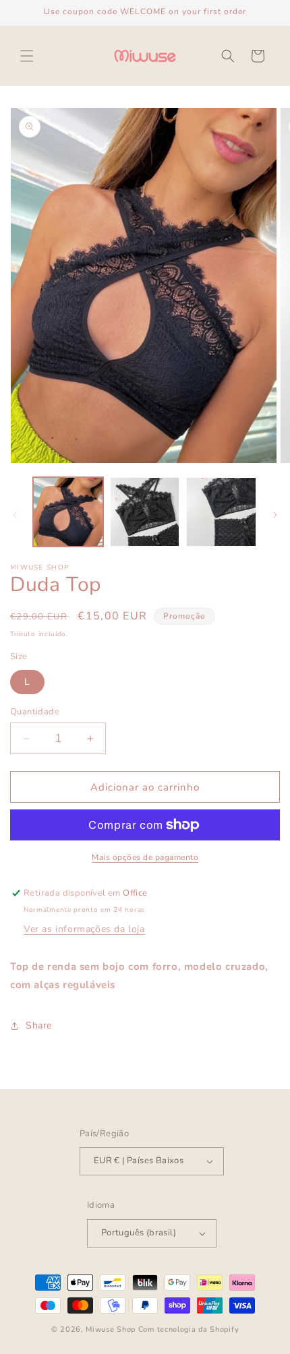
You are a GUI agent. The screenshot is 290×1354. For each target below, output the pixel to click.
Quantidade (34, 712)
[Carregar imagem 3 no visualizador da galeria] (221, 512)
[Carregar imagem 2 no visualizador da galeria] (145, 512)
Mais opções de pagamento (145, 857)
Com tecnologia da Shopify (188, 1329)
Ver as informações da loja (84, 929)
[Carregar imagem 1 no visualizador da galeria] (68, 512)
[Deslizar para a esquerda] (15, 515)
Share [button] (39, 1025)
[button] (27, 56)
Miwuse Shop (111, 1329)
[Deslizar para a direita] (275, 515)
